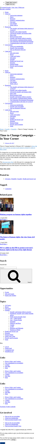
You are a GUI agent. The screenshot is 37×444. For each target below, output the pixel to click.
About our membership (16, 46)
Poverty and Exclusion (16, 66)
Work (11, 67)
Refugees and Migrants (16, 328)
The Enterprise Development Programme (21, 41)
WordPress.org (9, 351)
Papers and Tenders (10, 295)
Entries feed (8, 348)
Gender (12, 325)
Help (6, 368)
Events (7, 292)
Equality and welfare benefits (18, 32)
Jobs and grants (14, 53)
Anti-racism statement (16, 15)
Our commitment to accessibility (14, 363)
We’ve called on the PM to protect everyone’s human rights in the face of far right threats (16, 249)
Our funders (13, 23)
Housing (12, 62)
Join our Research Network (18, 49)
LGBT (12, 326)
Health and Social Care (16, 61)
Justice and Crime (10, 336)
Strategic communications (17, 20)
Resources (8, 27)
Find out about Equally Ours (13, 419)
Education (13, 58)
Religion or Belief (15, 330)
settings (13, 439)
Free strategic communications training (21, 40)
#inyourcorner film (8, 162)
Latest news (8, 51)
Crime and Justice (15, 56)
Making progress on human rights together (16, 214)
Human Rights (14, 64)
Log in (7, 346)
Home (7, 12)
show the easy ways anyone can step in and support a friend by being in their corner (18, 147)
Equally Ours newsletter (17, 48)
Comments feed (9, 350)
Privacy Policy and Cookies (13, 361)
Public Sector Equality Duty (18, 317)
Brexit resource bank (16, 36)
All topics (8, 179)
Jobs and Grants (9, 294)
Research (12, 18)
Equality (12, 59)
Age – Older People (15, 318)
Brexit (12, 54)
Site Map (7, 366)
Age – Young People (16, 320)
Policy (12, 17)
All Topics (8, 305)
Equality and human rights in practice (20, 38)
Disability (14, 129)
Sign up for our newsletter (12, 416)
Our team (12, 22)
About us (7, 14)
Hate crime (13, 35)
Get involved (8, 45)
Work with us (14, 25)
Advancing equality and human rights (20, 33)
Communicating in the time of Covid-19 (21, 43)
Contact (7, 364)
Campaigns (8, 188)
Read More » (3, 219)
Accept (2, 443)
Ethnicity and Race (15, 323)
